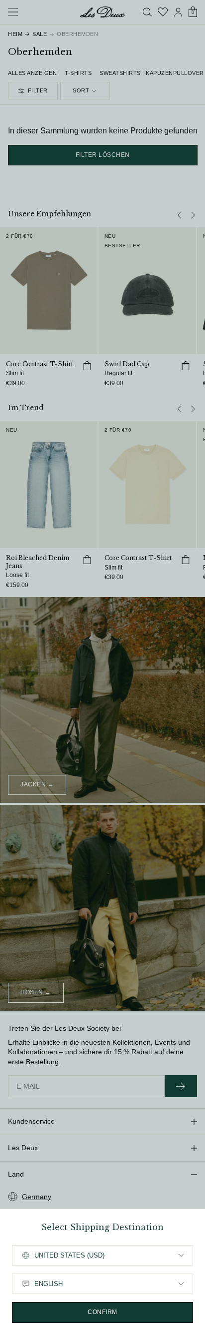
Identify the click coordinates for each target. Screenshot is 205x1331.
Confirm (102, 1312)
